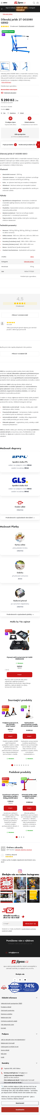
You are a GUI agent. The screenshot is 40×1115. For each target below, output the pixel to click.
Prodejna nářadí (6, 1007)
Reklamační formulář (8, 1043)
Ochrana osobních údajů (9, 1021)
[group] (19, 659)
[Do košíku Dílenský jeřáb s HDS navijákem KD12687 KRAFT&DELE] (29, 808)
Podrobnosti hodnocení (26, 26)
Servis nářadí (5, 1050)
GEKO (7, 109)
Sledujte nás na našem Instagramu (20, 874)
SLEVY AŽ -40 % (22, 8)
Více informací (6, 82)
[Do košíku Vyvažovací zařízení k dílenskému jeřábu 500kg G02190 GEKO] (10, 808)
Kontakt (3, 1028)
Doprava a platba (6, 1014)
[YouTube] (25, 980)
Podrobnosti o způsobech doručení (19, 518)
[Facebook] (15, 980)
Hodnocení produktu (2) (27, 145)
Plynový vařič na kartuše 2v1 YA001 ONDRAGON (19, 658)
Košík (2, 1057)
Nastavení (20, 1103)
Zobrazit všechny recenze (23, 850)
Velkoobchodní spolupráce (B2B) (11, 1003)
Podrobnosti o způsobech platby (19, 614)
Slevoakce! (20, 10)
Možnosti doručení (10, 93)
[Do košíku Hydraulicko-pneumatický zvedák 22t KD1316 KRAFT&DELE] (29, 736)
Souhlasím (20, 1110)
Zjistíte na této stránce (11, 1077)
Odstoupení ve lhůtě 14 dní (9, 1047)
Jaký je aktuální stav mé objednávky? (13, 1040)
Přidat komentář (19, 354)
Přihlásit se (30, 924)
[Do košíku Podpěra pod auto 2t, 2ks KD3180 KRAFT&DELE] (10, 736)
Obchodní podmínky (7, 1010)
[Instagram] (20, 980)
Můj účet (4, 1054)
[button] (19, 677)
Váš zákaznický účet (7, 1025)
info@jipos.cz (14, 952)
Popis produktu (8, 145)
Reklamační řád (6, 1017)
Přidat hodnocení (20, 315)
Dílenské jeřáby (29, 262)
